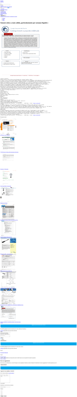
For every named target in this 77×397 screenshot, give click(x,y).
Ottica (4, 20)
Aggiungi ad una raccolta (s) (5, 16)
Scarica (1, 322)
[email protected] (36, 103)
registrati (1, 330)
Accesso (1, 5)
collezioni (5, 9)
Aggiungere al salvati (13, 16)
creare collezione (3, 340)
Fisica (3, 19)
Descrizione (4, 333)
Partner (5, 356)
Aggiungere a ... (3, 15)
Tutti (2, 338)
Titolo (1, 331)
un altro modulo (11, 373)
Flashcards (2, 9)
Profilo (1, 14)
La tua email (2, 383)
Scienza (4, 18)
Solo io (3, 339)
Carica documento (3, 6)
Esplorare (2, 1)
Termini (4, 358)
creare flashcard (9, 6)
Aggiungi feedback (3, 364)
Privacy (1, 358)
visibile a (1, 337)
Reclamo (1, 356)
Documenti (2, 352)
